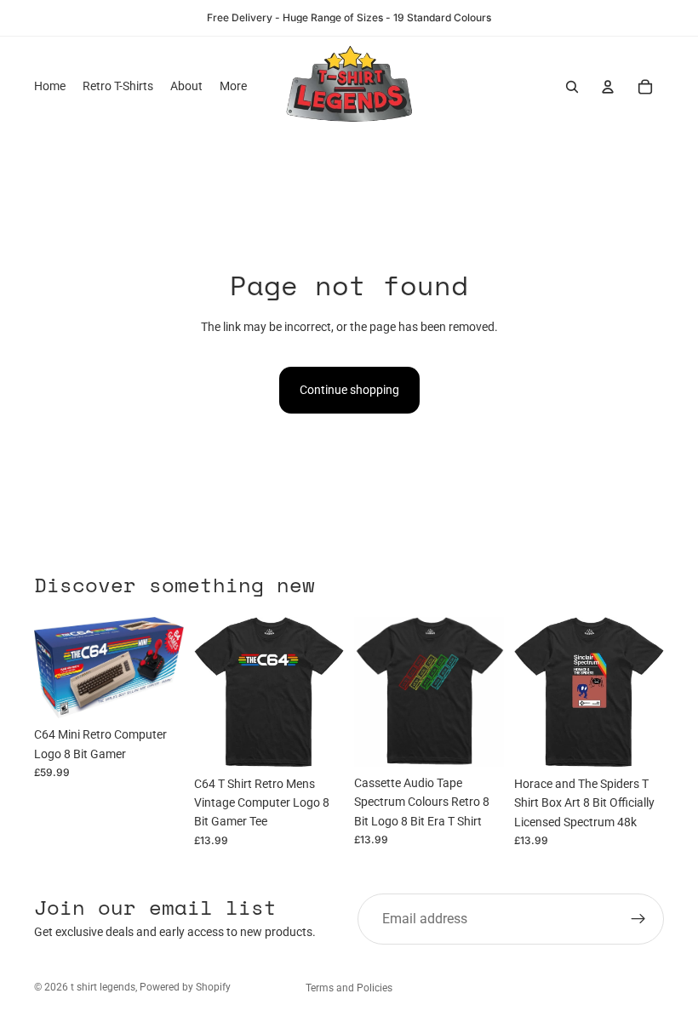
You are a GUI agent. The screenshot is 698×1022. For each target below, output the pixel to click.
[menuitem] (233, 87)
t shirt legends (103, 987)
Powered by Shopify (185, 987)
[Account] (607, 87)
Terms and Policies (349, 988)
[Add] (157, 692)
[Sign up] (638, 919)
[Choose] (317, 741)
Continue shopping (349, 390)
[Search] (572, 87)
